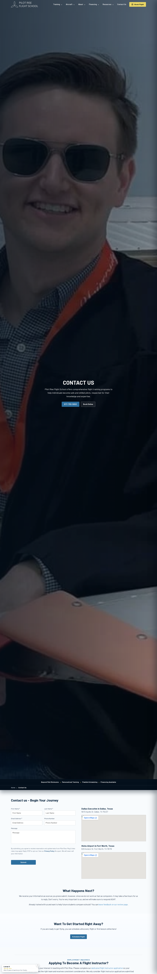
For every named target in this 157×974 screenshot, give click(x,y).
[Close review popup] (37, 965)
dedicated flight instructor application (107, 968)
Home (13, 787)
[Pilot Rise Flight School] (24, 4)
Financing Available (108, 782)
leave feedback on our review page (113, 904)
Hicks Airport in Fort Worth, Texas (97, 846)
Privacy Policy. (49, 851)
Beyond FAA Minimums (50, 782)
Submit (23, 862)
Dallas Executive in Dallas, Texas (97, 808)
